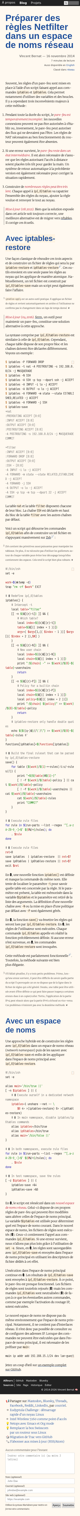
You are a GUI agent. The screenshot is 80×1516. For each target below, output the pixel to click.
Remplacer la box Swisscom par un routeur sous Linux (29, 1430)
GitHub (20, 1380)
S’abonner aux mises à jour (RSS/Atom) (37, 1441)
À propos (8, 2)
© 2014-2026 (49, 1389)
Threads (60, 1401)
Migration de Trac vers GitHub (31, 1437)
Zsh (48, 537)
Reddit (29, 1405)
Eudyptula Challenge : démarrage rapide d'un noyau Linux (33, 1412)
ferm (38, 317)
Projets (36, 3)
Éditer (48, 1385)
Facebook (16, 1405)
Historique (36, 1385)
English (70, 65)
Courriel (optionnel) (15, 1486)
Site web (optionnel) (15, 1495)
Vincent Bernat (65, 1389)
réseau (71, 69)
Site (18, 1385)
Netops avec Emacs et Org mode (32, 1423)
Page (25, 1385)
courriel (60, 1405)
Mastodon (31, 1380)
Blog (23, 3)
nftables (66, 218)
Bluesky (43, 1380)
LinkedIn (41, 1405)
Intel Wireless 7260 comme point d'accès (38, 1419)
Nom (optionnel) (13, 1477)
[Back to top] (77, 1512)
